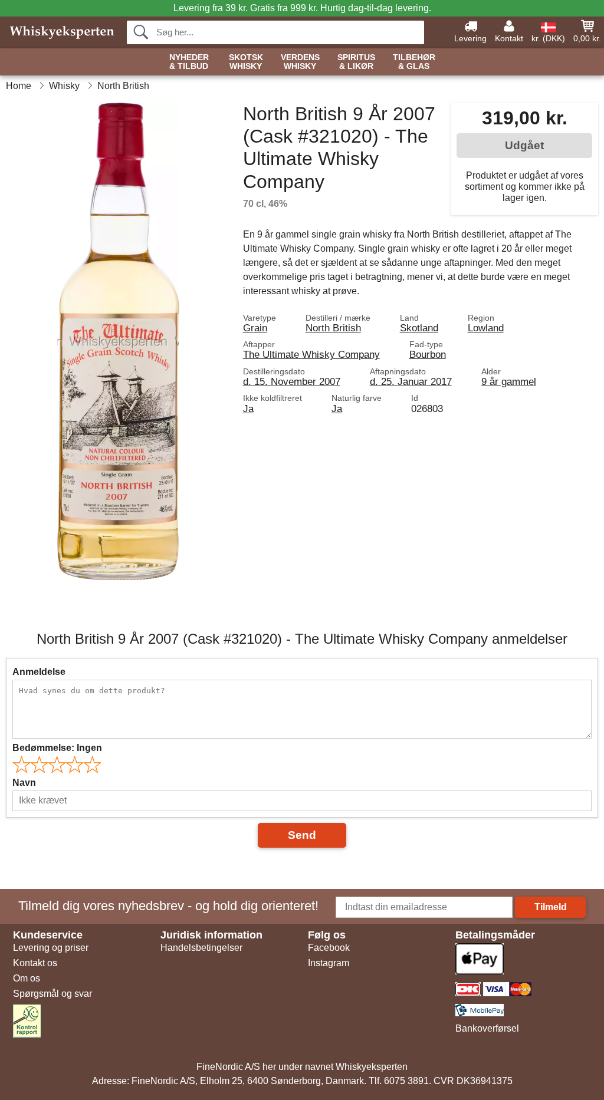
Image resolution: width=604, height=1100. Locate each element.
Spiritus (356, 61)
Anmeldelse (38, 672)
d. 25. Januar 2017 (411, 381)
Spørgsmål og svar (52, 994)
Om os (26, 978)
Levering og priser (50, 948)
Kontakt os (35, 963)
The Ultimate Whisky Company (311, 354)
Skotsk (246, 61)
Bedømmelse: (57, 748)
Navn (24, 783)
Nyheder (189, 61)
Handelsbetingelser (201, 948)
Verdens (300, 61)
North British (333, 328)
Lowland (486, 328)
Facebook (329, 948)
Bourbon (427, 354)
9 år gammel (508, 381)
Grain (255, 328)
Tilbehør (414, 61)
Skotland (419, 328)
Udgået (524, 145)
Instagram (328, 963)
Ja (248, 408)
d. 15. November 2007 (291, 381)
